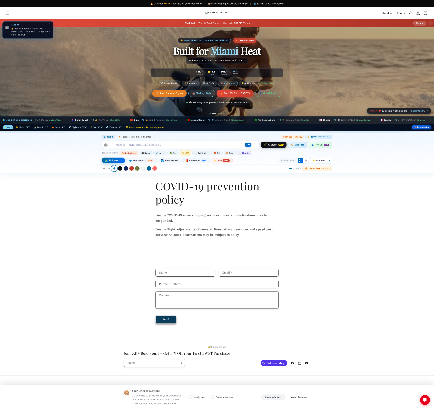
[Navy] (126, 168)
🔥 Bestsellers (128, 153)
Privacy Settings (298, 397)
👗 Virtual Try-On (264, 93)
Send (166, 319)
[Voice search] (255, 145)
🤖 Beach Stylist (421, 127)
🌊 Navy (160, 153)
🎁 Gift (216, 153)
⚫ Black (145, 153)
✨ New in (244, 153)
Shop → (419, 23)
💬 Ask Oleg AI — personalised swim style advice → (218, 102)
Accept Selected (248, 397)
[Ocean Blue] (149, 168)
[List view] (306, 160)
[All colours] (114, 168)
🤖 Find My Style (198, 93)
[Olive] (137, 168)
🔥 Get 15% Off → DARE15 (231, 93)
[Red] (131, 168)
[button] (7, 13)
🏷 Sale (185, 152)
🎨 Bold (229, 153)
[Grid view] (300, 160)
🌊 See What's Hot (169, 93)
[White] (143, 168)
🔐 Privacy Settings (217, 347)
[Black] (120, 168)
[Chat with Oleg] (425, 400)
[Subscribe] (181, 363)
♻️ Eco (173, 153)
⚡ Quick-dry (201, 153)
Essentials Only (273, 397)
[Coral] (154, 168)
